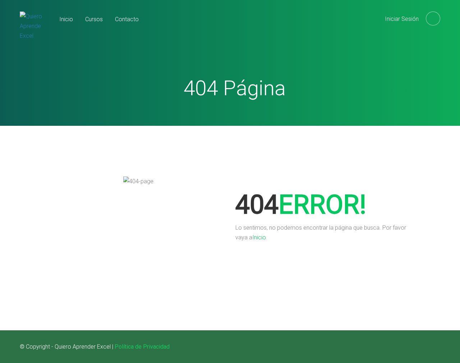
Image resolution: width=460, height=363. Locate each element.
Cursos (94, 19)
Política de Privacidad (142, 346)
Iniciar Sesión (402, 18)
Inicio (66, 19)
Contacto (127, 19)
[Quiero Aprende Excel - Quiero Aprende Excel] (34, 32)
